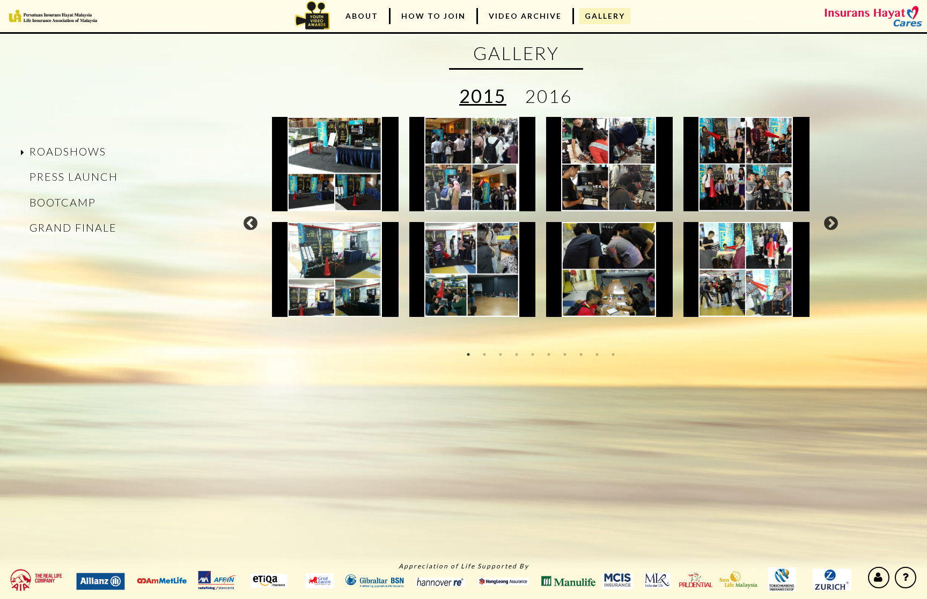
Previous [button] (250, 224)
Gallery (605, 15)
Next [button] (831, 224)
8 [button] (581, 354)
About (361, 15)
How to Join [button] (433, 15)
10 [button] (613, 354)
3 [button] (500, 354)
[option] (541, 217)
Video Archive (525, 15)
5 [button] (532, 354)
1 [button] (468, 354)
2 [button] (484, 354)
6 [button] (548, 354)
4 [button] (516, 354)
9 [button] (597, 354)
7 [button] (565, 354)
